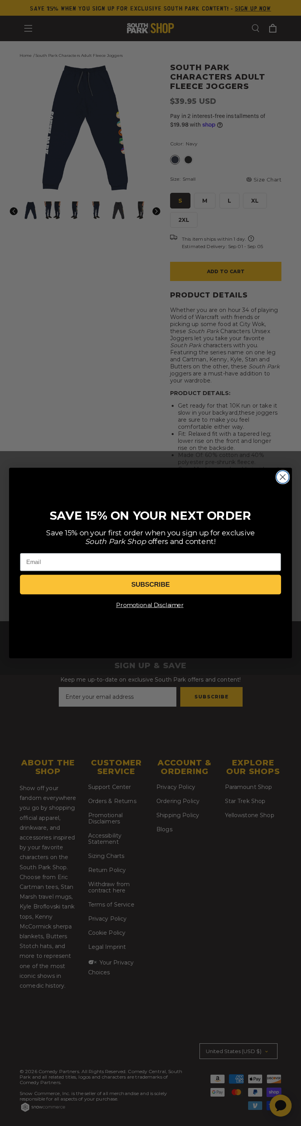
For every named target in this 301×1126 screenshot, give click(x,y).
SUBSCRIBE (150, 584)
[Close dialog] (282, 477)
